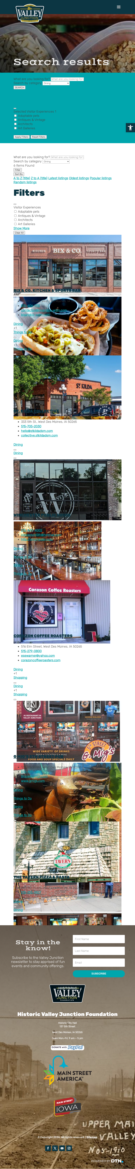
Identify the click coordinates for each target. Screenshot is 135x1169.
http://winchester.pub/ (37, 539)
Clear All (19, 232)
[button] (130, 127)
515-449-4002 (31, 530)
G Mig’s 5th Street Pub (38, 756)
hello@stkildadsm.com (37, 431)
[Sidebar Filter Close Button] (15, 204)
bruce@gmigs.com (34, 776)
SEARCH (19, 87)
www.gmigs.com (33, 781)
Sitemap (91, 1137)
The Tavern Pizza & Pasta (42, 877)
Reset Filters (38, 137)
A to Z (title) (22, 178)
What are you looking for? (32, 79)
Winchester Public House (42, 515)
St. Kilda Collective (36, 411)
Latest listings (58, 178)
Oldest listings (79, 178)
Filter (17, 170)
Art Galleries (26, 128)
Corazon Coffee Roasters (43, 635)
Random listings (25, 182)
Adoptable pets (28, 116)
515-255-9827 (31, 892)
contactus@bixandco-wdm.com (44, 310)
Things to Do (23, 332)
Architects (25, 124)
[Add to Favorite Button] (15, 337)
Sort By (19, 174)
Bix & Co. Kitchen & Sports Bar (47, 290)
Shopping (20, 678)
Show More (22, 132)
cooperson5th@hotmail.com (41, 535)
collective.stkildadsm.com (39, 435)
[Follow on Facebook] (48, 1148)
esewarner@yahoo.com (38, 656)
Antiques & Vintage (31, 120)
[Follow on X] (55, 1148)
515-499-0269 (31, 772)
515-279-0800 (31, 651)
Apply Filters (21, 137)
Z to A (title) (39, 178)
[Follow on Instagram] (69, 1148)
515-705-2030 (31, 426)
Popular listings (101, 178)
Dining (18, 324)
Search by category (28, 83)
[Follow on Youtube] (62, 1148)
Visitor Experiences (35, 111)
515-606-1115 (30, 306)
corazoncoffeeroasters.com (40, 660)
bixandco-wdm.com (35, 315)
